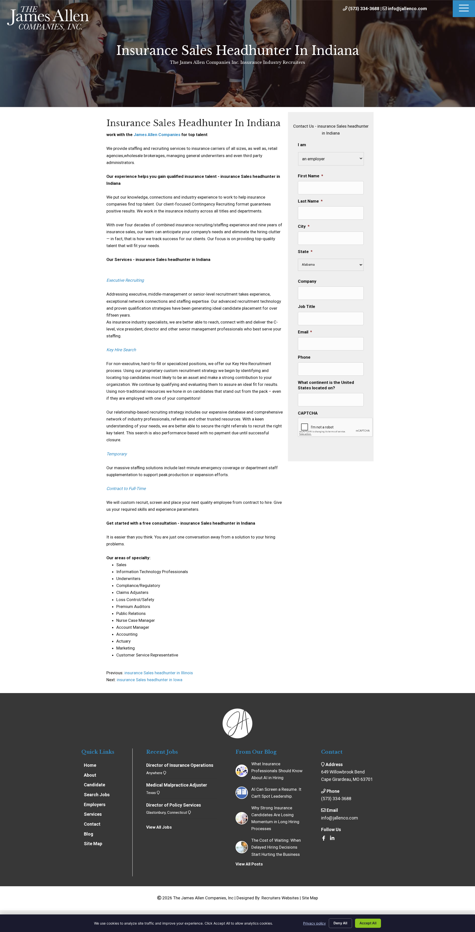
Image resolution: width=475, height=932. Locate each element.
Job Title (306, 306)
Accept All (368, 923)
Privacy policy (314, 923)
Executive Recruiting (125, 280)
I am (302, 144)
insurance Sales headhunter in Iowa (149, 679)
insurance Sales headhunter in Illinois (158, 672)
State (305, 251)
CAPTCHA (308, 413)
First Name (310, 175)
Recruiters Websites (280, 897)
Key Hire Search (121, 349)
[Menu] (464, 8)
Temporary (116, 453)
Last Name (310, 201)
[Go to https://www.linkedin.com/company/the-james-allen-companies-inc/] (332, 838)
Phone (304, 357)
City (303, 226)
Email (305, 331)
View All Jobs (159, 827)
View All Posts (249, 864)
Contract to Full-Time (126, 488)
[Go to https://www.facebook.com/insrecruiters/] (323, 838)
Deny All (340, 923)
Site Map (310, 897)
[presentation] (335, 427)
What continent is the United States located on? (326, 385)
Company (307, 281)
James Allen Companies (157, 134)
